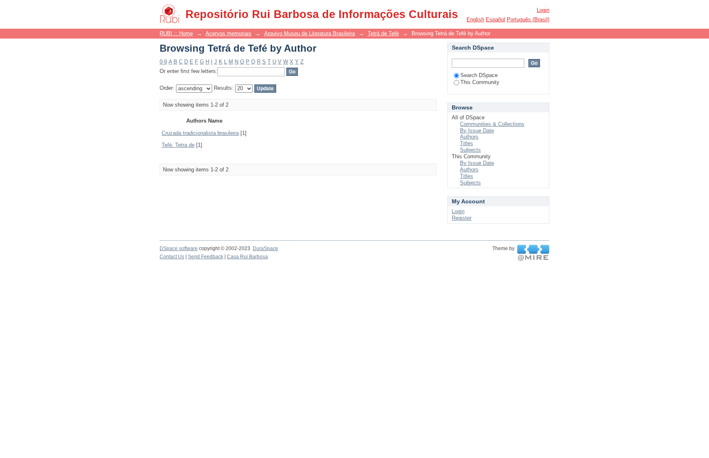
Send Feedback (205, 257)
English (475, 19)
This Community (479, 82)
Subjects (470, 150)
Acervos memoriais (229, 33)
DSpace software (179, 248)
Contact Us (172, 257)
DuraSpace (265, 248)
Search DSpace (479, 75)
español (495, 19)
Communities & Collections (492, 124)
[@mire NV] (533, 253)
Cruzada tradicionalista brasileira (200, 133)
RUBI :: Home (176, 33)
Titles (466, 143)
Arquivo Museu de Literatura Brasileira (309, 33)
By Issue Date (477, 131)
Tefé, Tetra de (178, 145)
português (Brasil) (528, 19)
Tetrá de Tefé (383, 33)
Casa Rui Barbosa (247, 257)
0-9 (163, 62)
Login (543, 10)
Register (461, 218)
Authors (469, 137)
